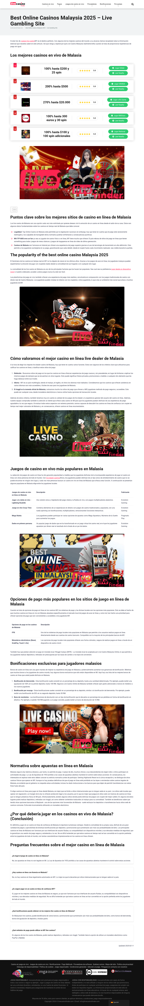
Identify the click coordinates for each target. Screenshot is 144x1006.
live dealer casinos (53, 478)
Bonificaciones (55, 964)
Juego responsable (62, 967)
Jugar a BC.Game (119, 100)
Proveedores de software (82, 964)
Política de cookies (46, 967)
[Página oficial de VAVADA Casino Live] (26, 90)
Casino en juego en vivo (20, 964)
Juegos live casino (28, 41)
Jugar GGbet (119, 68)
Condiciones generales (78, 967)
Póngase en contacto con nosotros (114, 967)
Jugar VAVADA (119, 84)
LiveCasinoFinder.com (16, 28)
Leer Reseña (119, 73)
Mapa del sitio (110, 964)
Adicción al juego (93, 967)
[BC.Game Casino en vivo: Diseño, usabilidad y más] (26, 106)
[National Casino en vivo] (26, 138)
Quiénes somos (98, 964)
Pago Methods (67, 964)
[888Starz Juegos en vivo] (26, 122)
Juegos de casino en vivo (39, 964)
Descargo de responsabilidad (27, 967)
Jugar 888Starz (119, 116)
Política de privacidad (125, 964)
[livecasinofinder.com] (17, 3)
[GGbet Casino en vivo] (26, 74)
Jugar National (119, 131)
